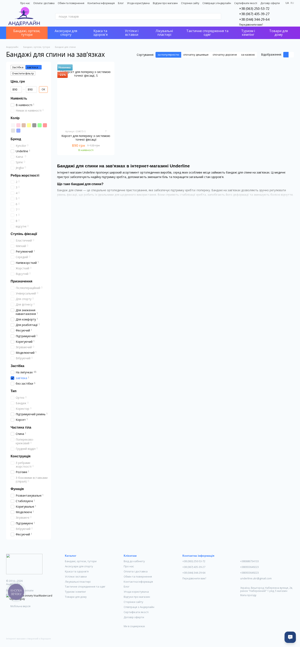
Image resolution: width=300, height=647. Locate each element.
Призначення (21, 281)
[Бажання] (280, 16)
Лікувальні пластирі (164, 33)
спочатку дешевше (196, 54)
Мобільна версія (20, 606)
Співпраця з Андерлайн (216, 3)
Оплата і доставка (43, 3)
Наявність (19, 98)
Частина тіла (21, 427)
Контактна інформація (101, 3)
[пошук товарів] (218, 16)
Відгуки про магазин (165, 3)
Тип (14, 391)
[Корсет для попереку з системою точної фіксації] (85, 95)
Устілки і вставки (131, 33)
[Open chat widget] (290, 637)
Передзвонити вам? (251, 24)
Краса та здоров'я (100, 33)
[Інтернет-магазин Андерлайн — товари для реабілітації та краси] (24, 563)
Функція (17, 488)
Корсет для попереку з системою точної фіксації (85, 137)
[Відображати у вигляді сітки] (286, 55)
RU (292, 3)
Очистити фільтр (23, 73)
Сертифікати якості (245, 3)
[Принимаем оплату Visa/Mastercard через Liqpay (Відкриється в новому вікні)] (32, 597)
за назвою (248, 54)
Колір (15, 118)
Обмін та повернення (71, 3)
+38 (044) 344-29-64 (254, 19)
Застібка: (18, 67)
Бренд (16, 139)
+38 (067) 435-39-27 (254, 14)
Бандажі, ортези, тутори (26, 33)
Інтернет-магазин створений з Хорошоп (28, 638)
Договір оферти (270, 3)
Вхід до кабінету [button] (134, 561)
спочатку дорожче (225, 54)
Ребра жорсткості (25, 175)
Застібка (17, 365)
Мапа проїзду (248, 595)
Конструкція (20, 456)
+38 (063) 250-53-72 (254, 8)
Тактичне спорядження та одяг (207, 33)
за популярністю (168, 54)
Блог (121, 3)
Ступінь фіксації (24, 234)
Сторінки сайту (190, 3)
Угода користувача (138, 3)
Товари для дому (278, 33)
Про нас (25, 3)
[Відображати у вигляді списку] (291, 55)
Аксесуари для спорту (66, 33)
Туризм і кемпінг (248, 33)
